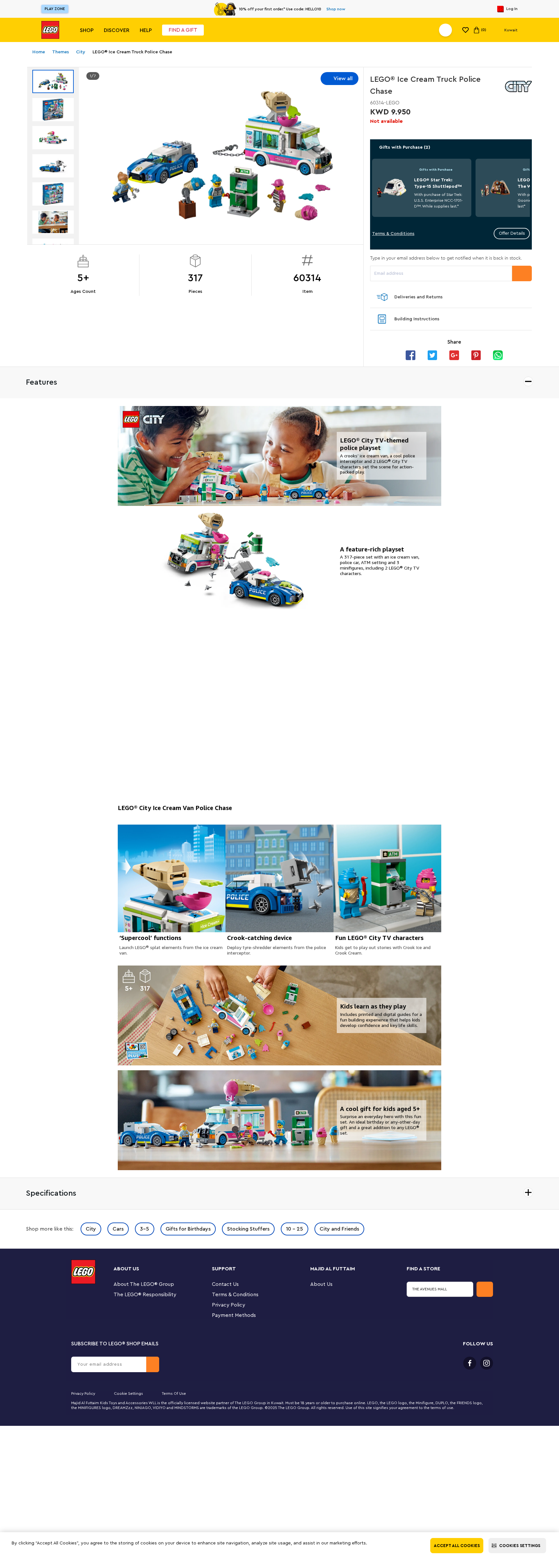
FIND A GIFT (183, 30)
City (91, 1229)
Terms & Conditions (393, 233)
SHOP (86, 30)
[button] (517, 1545)
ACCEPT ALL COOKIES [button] (457, 1545)
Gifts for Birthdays (188, 1229)
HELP (146, 30)
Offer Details (512, 233)
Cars (118, 1229)
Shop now (335, 9)
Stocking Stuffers (248, 1229)
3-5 (144, 1229)
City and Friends (339, 1229)
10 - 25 (294, 1229)
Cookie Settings (128, 1393)
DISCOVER (116, 30)
